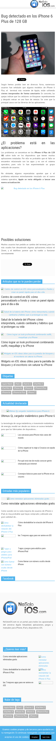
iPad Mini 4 (6, 388)
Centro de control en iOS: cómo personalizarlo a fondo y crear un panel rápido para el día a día (27, 300)
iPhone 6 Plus (40, 388)
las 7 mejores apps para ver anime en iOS (35, 535)
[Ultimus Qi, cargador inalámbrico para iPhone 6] (28, 411)
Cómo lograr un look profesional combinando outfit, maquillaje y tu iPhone (27, 344)
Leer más (46, 737)
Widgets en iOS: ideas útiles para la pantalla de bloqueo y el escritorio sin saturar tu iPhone (28, 363)
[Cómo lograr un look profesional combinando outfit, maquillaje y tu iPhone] (28, 336)
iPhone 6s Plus (19, 392)
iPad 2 (18, 384)
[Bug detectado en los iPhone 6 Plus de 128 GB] (28, 53)
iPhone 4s (18, 388)
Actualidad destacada (15, 403)
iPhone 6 (28, 388)
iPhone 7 (31, 392)
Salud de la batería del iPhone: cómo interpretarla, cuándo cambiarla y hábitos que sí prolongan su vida (27, 323)
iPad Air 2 (27, 384)
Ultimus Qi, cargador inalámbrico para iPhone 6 (28, 416)
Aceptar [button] (35, 737)
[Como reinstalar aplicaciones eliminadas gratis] (28, 498)
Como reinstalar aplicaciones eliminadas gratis (28, 503)
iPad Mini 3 (38, 384)
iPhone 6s (6, 392)
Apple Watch (7, 384)
